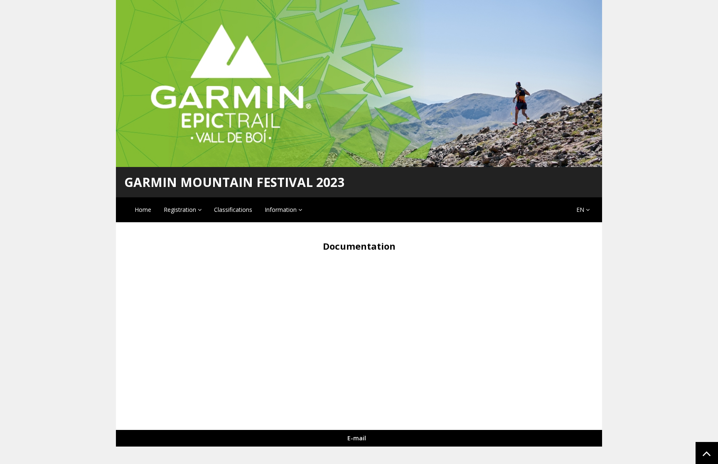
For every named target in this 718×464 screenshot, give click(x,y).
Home (143, 210)
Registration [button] (181, 210)
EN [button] (581, 210)
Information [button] (281, 210)
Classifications (233, 210)
